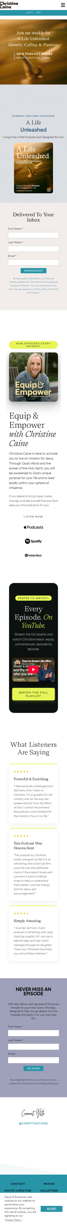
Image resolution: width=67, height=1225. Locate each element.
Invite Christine (18, 1190)
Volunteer (49, 1190)
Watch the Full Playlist (33, 694)
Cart (38, 13)
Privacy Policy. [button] (13, 1220)
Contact (18, 1184)
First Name (15, 229)
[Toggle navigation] (63, 5)
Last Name (15, 242)
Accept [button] (51, 1209)
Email (12, 256)
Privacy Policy (41, 289)
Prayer (49, 1184)
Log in (29, 13)
